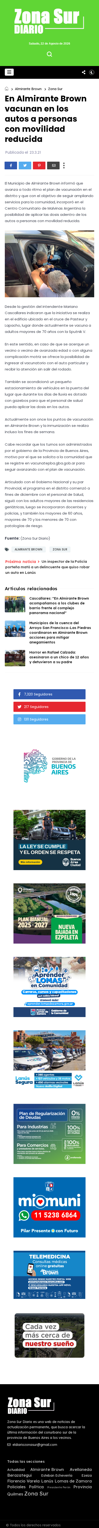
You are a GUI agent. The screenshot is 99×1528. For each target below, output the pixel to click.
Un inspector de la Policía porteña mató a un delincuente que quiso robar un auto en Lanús (47, 567)
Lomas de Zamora (73, 1481)
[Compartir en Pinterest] (39, 165)
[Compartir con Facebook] (11, 165)
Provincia (82, 1486)
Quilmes (15, 1494)
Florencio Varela (23, 1481)
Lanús (47, 1481)
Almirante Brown (28, 89)
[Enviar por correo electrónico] (53, 165)
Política (36, 1486)
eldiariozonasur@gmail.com (34, 1444)
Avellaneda (81, 1469)
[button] (9, 72)
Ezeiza (86, 1476)
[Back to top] (92, 1521)
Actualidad (16, 1470)
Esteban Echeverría (56, 1476)
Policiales (16, 1486)
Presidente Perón (58, 1487)
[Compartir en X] (25, 165)
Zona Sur (55, 89)
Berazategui (19, 1475)
